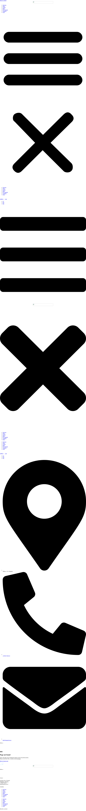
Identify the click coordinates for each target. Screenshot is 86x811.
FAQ (4, 12)
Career (4, 7)
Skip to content (3, 0)
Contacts (4, 11)
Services (4, 5)
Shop (4, 6)
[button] (43, 100)
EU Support (5, 10)
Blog (4, 8)
